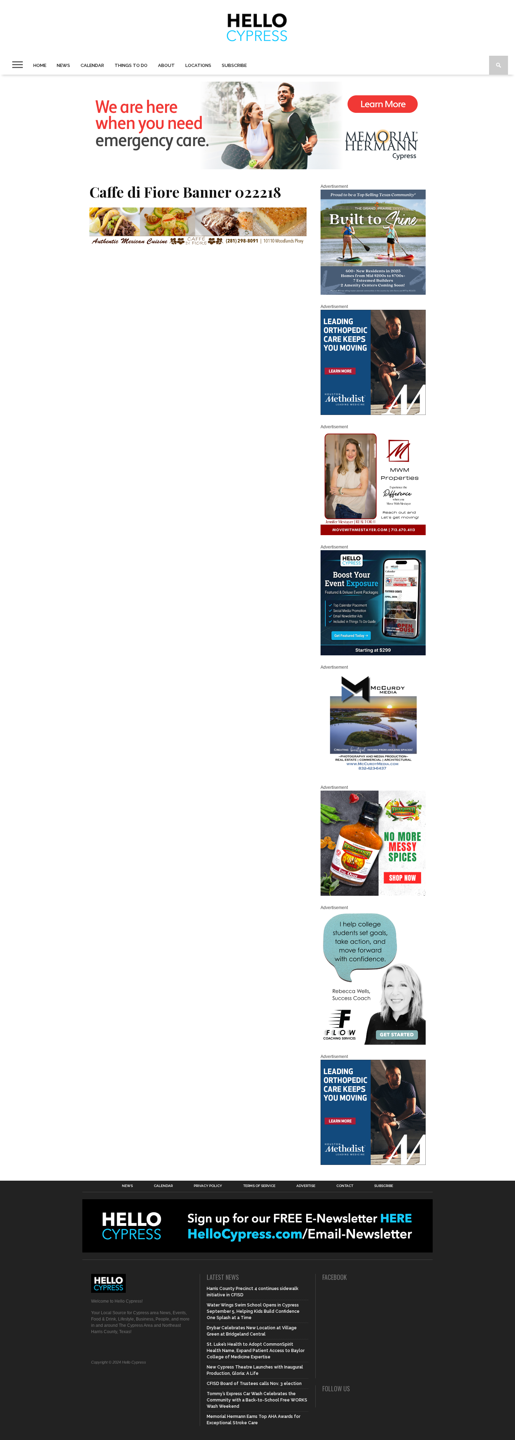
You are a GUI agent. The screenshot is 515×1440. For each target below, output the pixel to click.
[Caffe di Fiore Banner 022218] (198, 243)
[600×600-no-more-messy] (373, 894)
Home (39, 65)
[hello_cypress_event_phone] (373, 653)
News (63, 65)
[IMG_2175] (373, 774)
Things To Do (131, 65)
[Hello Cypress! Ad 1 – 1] (373, 533)
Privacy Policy (208, 1186)
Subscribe (234, 65)
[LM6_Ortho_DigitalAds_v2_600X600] (373, 413)
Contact (344, 1186)
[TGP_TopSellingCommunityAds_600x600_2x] (373, 293)
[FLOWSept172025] (373, 1043)
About (166, 65)
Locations (198, 65)
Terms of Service (259, 1186)
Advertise (305, 1186)
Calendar (92, 65)
